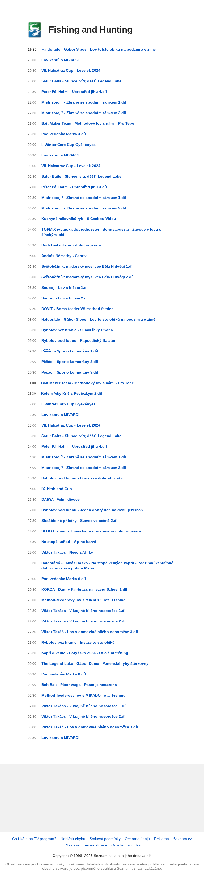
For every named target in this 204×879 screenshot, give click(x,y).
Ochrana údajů (137, 839)
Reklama (161, 839)
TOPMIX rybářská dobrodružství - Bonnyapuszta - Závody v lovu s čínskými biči (101, 232)
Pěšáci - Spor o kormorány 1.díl (69, 351)
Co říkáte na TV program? (34, 839)
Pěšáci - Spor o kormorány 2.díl (69, 362)
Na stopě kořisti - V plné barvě (68, 542)
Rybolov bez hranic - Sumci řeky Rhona (77, 330)
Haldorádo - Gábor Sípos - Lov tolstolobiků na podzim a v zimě (99, 49)
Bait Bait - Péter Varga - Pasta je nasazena (79, 685)
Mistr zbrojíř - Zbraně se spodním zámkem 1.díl (83, 102)
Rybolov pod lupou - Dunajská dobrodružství (82, 478)
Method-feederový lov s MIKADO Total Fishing (83, 600)
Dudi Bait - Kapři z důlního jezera (71, 245)
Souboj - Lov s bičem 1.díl (65, 287)
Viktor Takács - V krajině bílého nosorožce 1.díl (83, 610)
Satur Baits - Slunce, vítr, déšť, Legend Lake (81, 81)
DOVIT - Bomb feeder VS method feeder (77, 309)
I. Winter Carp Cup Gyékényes (68, 144)
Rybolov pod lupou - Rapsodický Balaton (79, 340)
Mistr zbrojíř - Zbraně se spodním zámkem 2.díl (83, 113)
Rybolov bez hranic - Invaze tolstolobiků (78, 642)
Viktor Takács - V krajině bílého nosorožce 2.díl (83, 621)
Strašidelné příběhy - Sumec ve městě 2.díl (79, 520)
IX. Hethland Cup (56, 489)
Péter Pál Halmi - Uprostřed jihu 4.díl (74, 91)
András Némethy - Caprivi (64, 256)
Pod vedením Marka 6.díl (63, 579)
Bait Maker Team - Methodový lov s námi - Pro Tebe (87, 123)
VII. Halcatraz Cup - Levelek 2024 (70, 70)
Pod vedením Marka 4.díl (63, 134)
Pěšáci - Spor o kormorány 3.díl (69, 372)
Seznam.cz (182, 839)
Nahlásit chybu (73, 839)
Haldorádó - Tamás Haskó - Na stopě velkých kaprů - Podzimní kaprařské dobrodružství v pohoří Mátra (107, 565)
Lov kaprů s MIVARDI (60, 60)
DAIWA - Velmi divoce (60, 499)
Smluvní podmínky (105, 839)
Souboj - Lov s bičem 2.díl (65, 298)
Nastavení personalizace (86, 845)
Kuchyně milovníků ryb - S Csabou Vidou (78, 219)
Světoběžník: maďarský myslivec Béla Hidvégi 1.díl (87, 266)
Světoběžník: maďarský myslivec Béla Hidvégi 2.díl (87, 277)
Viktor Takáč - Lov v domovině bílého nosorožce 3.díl (89, 632)
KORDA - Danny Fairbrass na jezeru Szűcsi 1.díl (84, 589)
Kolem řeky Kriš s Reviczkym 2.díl (71, 393)
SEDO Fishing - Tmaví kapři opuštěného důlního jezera (91, 531)
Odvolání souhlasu (127, 845)
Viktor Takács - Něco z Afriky (67, 552)
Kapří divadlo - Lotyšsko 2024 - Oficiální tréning (84, 653)
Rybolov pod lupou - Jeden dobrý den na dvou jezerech (92, 510)
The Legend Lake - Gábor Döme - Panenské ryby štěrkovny (94, 663)
